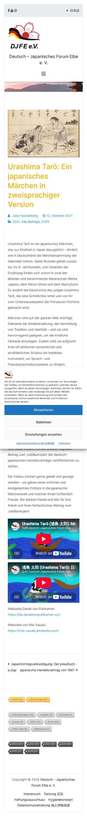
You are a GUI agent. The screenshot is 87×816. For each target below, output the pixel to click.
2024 (66, 744)
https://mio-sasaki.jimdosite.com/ (33, 631)
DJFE (46, 222)
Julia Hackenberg (25, 215)
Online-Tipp (19, 729)
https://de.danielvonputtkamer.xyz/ (34, 614)
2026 (32, 751)
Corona (17, 721)
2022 (33, 744)
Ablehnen (43, 422)
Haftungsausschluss (29, 799)
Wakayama (42, 729)
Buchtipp (66, 714)
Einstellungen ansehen (43, 434)
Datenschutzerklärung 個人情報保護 (35, 443)
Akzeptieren (43, 410)
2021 (16, 222)
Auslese (46, 714)
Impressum (64, 443)
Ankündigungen (22, 714)
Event (53, 721)
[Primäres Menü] (43, 74)
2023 (50, 744)
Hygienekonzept (60, 799)
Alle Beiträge (30, 222)
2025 (16, 751)
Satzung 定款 (53, 794)
